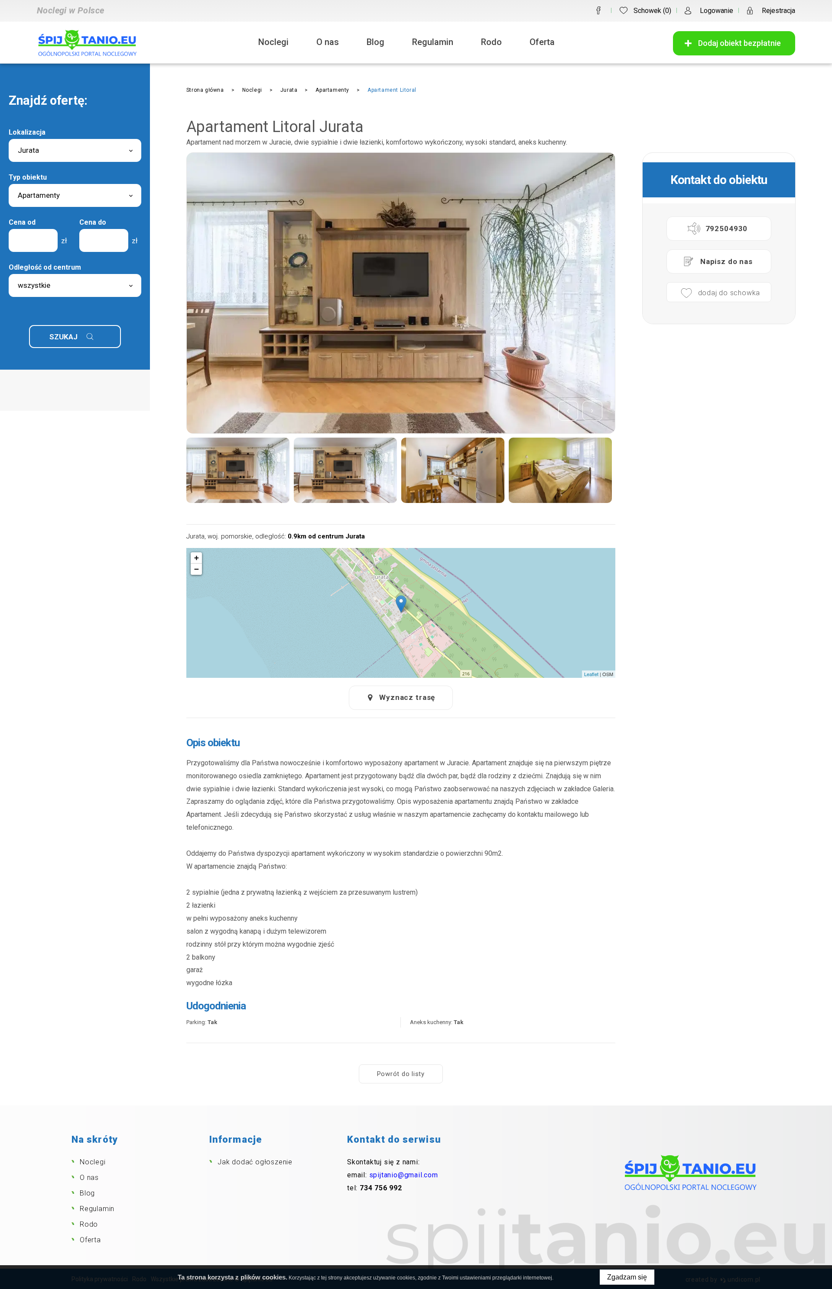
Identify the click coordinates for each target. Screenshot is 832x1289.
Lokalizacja (27, 132)
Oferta (542, 42)
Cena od (22, 222)
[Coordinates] (401, 604)
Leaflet (591, 673)
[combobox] (75, 150)
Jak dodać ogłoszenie (255, 1162)
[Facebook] (598, 10)
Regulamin (432, 42)
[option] (400, 293)
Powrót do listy (401, 1074)
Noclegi (273, 42)
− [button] (196, 569)
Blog (375, 42)
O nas (327, 42)
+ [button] (196, 557)
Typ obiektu (28, 177)
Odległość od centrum (45, 267)
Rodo (491, 42)
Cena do (92, 222)
